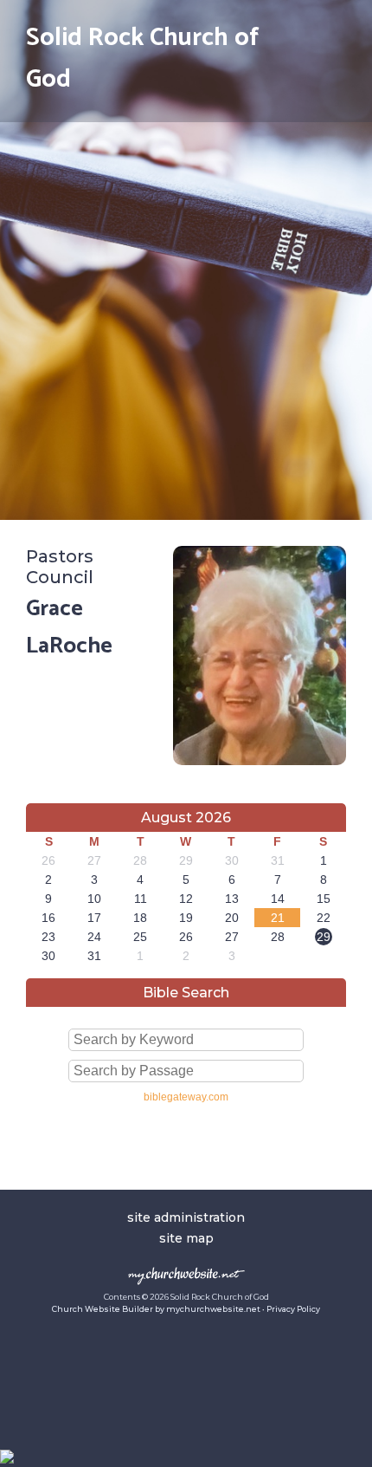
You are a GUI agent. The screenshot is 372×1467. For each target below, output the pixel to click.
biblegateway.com (186, 1097)
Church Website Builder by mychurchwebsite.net (156, 1309)
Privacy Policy (293, 1309)
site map (186, 1238)
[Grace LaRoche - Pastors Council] (259, 760)
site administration (186, 1217)
